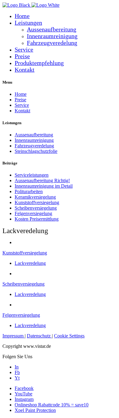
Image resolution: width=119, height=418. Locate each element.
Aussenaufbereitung (51, 29)
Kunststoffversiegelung (24, 252)
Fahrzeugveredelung (52, 43)
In (17, 366)
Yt (17, 377)
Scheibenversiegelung (23, 283)
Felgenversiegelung (21, 315)
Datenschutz (39, 335)
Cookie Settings (69, 335)
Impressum (13, 335)
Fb (17, 372)
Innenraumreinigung (52, 36)
